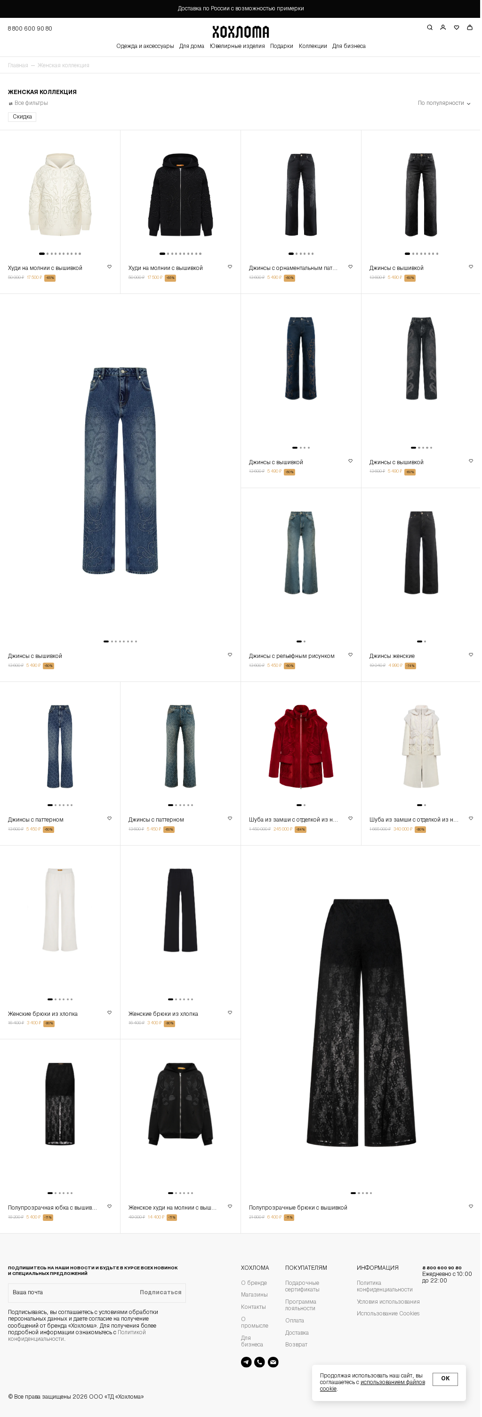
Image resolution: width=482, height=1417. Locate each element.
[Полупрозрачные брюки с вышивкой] (356, 1014)
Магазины (251, 1295)
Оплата (291, 1321)
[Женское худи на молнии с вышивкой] (178, 1110)
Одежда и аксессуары (142, 46)
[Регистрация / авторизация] (436, 28)
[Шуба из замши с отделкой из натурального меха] (297, 741)
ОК (438, 1379)
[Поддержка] (256, 1362)
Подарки (278, 46)
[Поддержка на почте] (269, 1362)
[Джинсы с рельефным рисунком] (297, 564)
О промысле (251, 1323)
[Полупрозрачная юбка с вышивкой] (59, 1110)
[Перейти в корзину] (463, 28)
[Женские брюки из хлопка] (59, 919)
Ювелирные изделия (233, 46)
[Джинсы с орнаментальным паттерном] (297, 195)
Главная (18, 65)
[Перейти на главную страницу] (237, 31)
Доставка (293, 1333)
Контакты (250, 1307)
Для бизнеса (345, 46)
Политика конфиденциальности (381, 1286)
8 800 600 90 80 (441, 1274)
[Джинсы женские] (415, 564)
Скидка (22, 117)
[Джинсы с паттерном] (59, 741)
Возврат (293, 1345)
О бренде (251, 1283)
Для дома (188, 46)
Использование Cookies (384, 1314)
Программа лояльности (297, 1305)
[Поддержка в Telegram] (243, 1362)
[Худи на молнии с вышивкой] (59, 195)
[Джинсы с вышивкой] (415, 195)
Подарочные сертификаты (299, 1286)
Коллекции (309, 46)
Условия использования (384, 1302)
